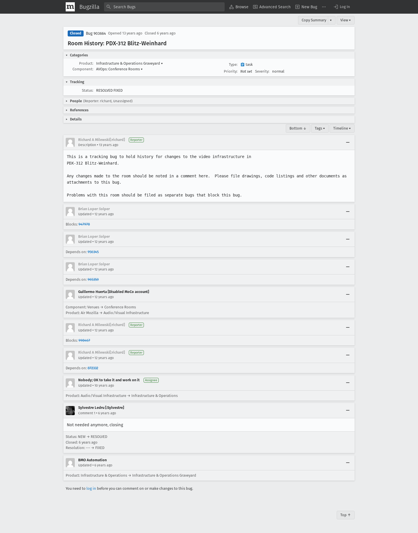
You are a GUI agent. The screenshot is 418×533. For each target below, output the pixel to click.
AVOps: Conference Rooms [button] (119, 69)
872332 (93, 368)
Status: (87, 90)
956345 (93, 252)
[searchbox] (164, 6)
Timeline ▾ (342, 128)
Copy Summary (314, 20)
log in (91, 488)
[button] (341, 6)
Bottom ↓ (298, 128)
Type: (233, 64)
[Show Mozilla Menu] (70, 6)
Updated (85, 214)
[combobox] (164, 6)
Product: (86, 63)
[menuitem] (239, 6)
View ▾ (345, 20)
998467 (84, 340)
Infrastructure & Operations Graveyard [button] (129, 63)
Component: (83, 69)
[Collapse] (347, 142)
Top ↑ (345, 515)
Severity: (262, 71)
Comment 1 (86, 413)
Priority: (230, 71)
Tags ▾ (320, 128)
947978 (84, 224)
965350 (93, 279)
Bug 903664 (96, 33)
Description (87, 145)
